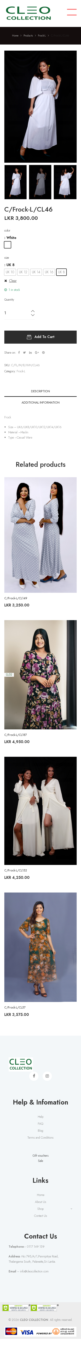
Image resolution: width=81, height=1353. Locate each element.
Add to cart (44, 336)
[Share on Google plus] (37, 352)
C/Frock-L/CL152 (15, 870)
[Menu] (72, 13)
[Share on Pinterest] (43, 352)
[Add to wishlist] (70, 483)
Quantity (9, 299)
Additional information (41, 402)
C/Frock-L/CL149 (15, 598)
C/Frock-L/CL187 (15, 735)
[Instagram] (47, 1076)
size (6, 257)
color (7, 230)
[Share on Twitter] (24, 352)
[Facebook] (33, 1076)
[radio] (7, 245)
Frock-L (21, 371)
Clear (13, 280)
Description (40, 391)
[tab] (40, 391)
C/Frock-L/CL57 (14, 1007)
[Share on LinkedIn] (30, 352)
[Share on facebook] (19, 352)
